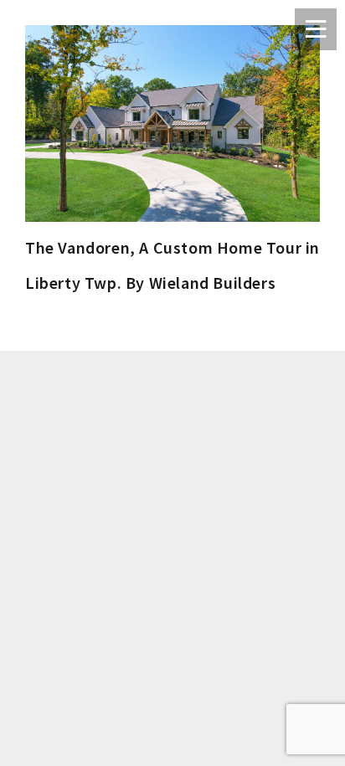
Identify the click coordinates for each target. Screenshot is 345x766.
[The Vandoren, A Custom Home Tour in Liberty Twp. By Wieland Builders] (172, 123)
